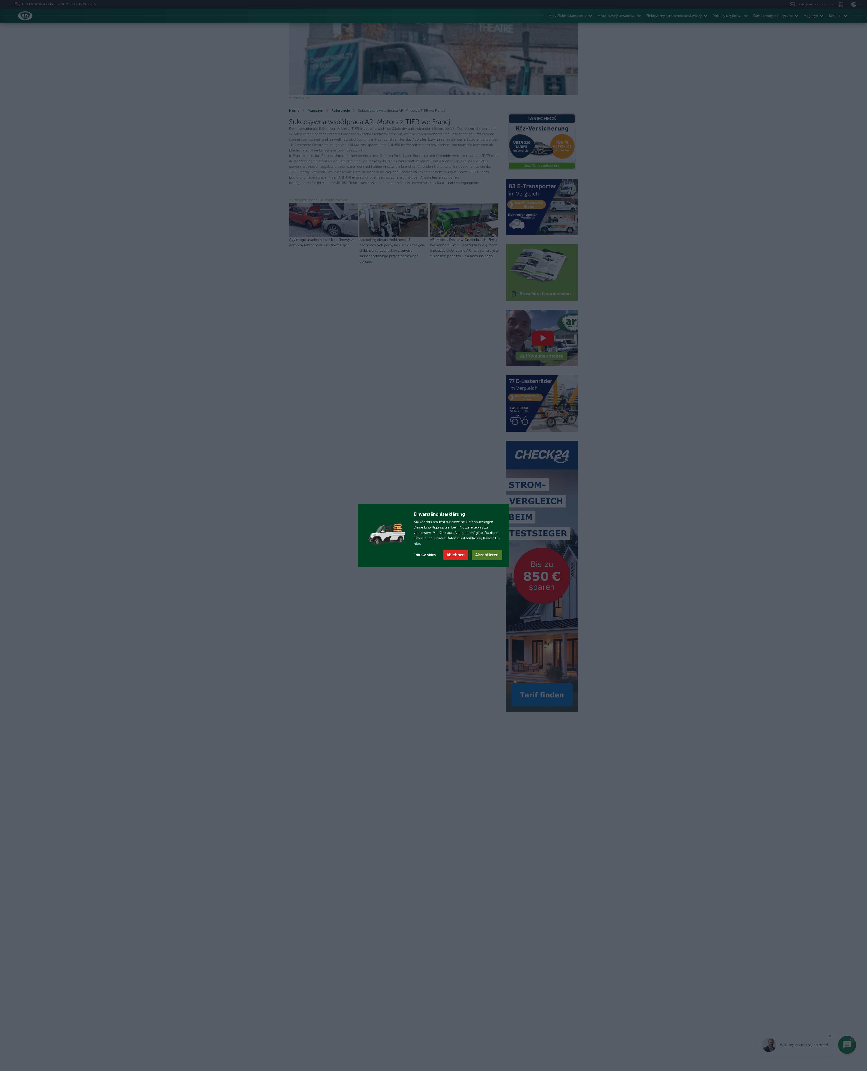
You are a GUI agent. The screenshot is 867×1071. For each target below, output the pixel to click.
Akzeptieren (487, 554)
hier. (417, 543)
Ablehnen (456, 554)
